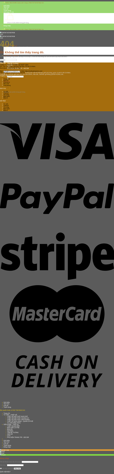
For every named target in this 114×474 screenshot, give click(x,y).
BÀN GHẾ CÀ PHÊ (13, 59)
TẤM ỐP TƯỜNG (12, 63)
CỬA (8, 436)
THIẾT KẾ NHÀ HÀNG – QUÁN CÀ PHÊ (20, 421)
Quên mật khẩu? (5, 471)
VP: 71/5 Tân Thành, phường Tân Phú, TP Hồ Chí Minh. (18, 66)
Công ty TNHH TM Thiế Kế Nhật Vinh (34, 2)
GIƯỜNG (10, 62)
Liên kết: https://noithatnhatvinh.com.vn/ (12, 72)
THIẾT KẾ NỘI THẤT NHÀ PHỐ (17, 47)
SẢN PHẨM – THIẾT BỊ (11, 55)
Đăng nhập (17, 468)
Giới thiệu (7, 6)
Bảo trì (6, 98)
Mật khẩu (3, 465)
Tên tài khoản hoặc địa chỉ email (10, 462)
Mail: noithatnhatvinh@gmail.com (10, 71)
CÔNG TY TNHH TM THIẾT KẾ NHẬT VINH (14, 65)
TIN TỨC (6, 7)
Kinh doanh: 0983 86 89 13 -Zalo (10, 68)
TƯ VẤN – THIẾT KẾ (10, 415)
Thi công (6, 94)
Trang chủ (7, 79)
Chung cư (7, 82)
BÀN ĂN (10, 429)
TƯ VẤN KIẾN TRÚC (14, 423)
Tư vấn (6, 91)
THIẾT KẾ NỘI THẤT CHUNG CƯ (18, 49)
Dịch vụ (6, 80)
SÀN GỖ (10, 434)
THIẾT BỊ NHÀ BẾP (13, 426)
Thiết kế (6, 93)
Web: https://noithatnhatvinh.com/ (31, 71)
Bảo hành (7, 96)
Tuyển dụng (7, 10)
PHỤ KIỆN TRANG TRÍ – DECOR (18, 437)
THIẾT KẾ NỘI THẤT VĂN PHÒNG (18, 419)
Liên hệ (6, 9)
